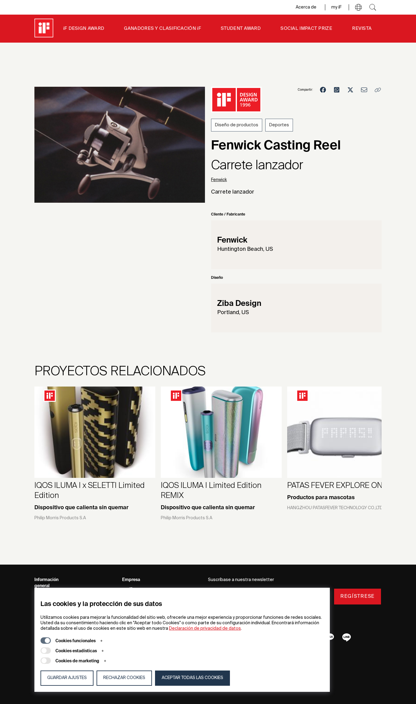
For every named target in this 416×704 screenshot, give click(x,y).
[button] (358, 7)
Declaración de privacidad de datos (205, 628)
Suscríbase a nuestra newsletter (241, 580)
